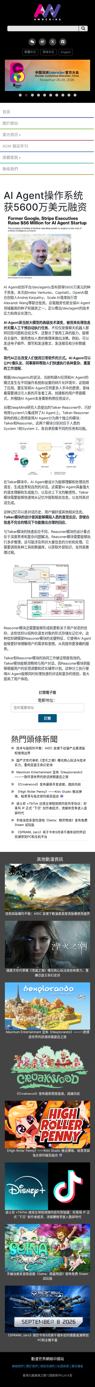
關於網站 (10, 123)
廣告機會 (77, 1366)
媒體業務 (10, 157)
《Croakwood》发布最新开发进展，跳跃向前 (48, 784)
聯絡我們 (10, 168)
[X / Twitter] (52, 42)
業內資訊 (10, 134)
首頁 (6, 111)
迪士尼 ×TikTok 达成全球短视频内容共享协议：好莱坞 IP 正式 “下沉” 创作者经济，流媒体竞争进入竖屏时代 (51, 808)
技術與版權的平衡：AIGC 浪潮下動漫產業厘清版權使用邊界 (47, 913)
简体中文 (48, 52)
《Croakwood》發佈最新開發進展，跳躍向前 (47, 1093)
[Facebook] (62, 42)
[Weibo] (42, 42)
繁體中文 (30, 52)
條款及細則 (47, 1366)
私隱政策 (63, 1366)
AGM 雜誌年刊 (15, 146)
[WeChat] (32, 42)
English (66, 52)
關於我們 (32, 1366)
